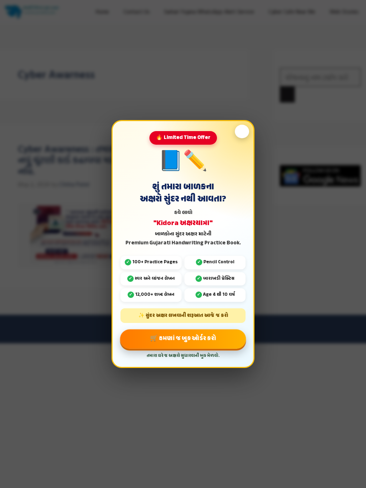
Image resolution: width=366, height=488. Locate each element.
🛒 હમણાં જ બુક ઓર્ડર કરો (183, 338)
